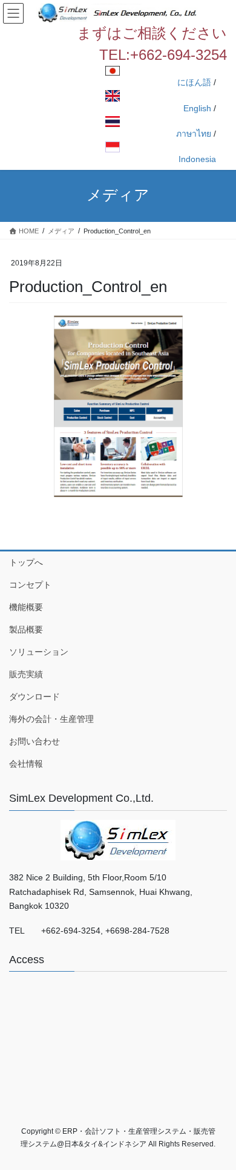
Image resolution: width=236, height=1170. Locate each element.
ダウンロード (34, 696)
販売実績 (26, 674)
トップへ (26, 562)
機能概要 (26, 607)
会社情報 (26, 764)
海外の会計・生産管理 (51, 719)
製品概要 (26, 629)
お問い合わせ (34, 741)
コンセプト (30, 585)
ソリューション (38, 652)
